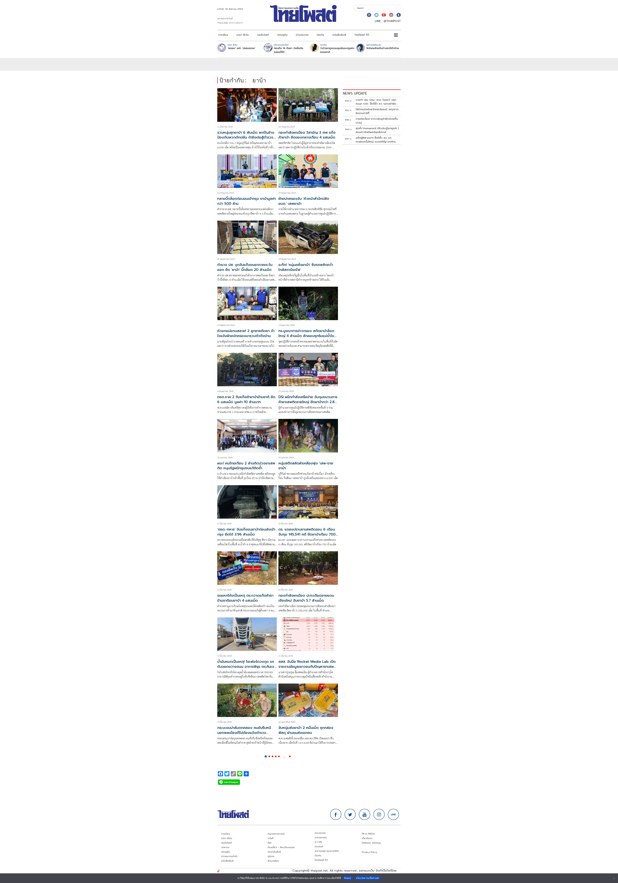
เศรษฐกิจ (282, 35)
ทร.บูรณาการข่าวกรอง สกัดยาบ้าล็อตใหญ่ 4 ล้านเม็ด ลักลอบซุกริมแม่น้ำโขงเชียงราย (307, 335)
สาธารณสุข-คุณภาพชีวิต (327, 851)
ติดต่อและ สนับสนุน (371, 843)
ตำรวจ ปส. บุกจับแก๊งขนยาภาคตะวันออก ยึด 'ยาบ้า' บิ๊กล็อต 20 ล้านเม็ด (244, 267)
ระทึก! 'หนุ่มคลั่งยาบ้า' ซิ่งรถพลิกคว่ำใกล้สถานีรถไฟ (305, 267)
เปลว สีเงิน (242, 35)
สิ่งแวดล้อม (273, 861)
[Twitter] (376, 15)
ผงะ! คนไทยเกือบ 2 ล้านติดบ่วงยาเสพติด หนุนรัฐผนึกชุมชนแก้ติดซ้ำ (246, 466)
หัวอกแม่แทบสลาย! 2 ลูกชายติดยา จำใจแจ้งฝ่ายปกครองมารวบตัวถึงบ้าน (245, 333)
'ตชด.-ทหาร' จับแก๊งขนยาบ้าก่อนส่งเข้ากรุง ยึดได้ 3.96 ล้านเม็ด (246, 532)
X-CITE (318, 842)
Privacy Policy (369, 852)
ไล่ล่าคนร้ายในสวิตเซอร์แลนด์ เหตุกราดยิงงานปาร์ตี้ (377, 111)
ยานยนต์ (319, 846)
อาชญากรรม (321, 837)
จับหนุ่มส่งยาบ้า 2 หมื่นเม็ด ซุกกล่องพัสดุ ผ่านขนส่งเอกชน (305, 730)
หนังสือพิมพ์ (339, 35)
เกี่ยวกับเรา (367, 838)
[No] (614, 878)
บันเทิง (320, 35)
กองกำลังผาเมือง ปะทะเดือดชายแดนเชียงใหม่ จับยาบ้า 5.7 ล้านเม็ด (306, 598)
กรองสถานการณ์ (276, 834)
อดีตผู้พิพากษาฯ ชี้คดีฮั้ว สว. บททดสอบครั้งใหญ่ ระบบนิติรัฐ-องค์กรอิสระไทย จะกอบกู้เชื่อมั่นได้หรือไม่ (376, 140)
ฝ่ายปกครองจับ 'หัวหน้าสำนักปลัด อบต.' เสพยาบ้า (303, 201)
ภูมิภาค (271, 856)
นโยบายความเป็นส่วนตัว (367, 878)
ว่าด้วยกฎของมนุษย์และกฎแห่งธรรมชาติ (337, 50)
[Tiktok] (398, 15)
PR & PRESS (368, 834)
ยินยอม (347, 878)
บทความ (225, 847)
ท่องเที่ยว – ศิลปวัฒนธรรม (281, 847)
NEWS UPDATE (355, 93)
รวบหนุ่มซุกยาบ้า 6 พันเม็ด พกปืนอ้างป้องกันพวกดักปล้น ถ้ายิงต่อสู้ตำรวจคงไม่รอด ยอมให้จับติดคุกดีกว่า (245, 137)
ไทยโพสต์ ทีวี (362, 35)
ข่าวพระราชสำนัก (229, 856)
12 (290, 756)
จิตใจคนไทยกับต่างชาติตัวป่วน (382, 48)
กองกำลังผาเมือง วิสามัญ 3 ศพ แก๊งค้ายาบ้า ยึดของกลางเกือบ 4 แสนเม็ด (307, 135)
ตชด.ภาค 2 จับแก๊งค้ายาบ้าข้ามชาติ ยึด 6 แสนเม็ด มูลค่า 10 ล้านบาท (246, 399)
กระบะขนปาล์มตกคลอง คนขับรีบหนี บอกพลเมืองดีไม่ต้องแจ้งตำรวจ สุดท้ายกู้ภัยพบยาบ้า (244, 732)
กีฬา (270, 843)
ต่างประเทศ (302, 35)
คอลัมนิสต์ (263, 35)
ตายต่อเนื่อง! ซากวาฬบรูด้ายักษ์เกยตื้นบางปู (377, 121)
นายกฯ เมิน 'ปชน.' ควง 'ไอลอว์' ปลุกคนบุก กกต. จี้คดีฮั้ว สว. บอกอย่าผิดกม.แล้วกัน (376, 102)
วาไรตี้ (270, 838)
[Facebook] (369, 15)
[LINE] (393, 814)
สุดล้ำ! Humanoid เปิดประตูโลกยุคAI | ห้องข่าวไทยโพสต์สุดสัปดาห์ (377, 130)
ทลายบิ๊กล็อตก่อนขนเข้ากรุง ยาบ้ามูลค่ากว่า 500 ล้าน (246, 201)
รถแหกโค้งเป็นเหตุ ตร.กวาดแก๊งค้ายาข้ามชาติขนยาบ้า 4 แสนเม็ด (245, 598)
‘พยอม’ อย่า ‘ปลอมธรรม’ (241, 48)
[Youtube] (384, 15)
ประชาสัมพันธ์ (274, 852)
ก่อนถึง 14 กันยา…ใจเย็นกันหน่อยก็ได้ (288, 50)
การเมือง (223, 35)
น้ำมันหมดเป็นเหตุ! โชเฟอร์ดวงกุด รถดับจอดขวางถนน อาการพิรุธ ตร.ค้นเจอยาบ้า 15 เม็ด (246, 666)
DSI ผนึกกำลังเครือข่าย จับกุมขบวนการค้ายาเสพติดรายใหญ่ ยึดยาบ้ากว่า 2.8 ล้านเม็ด (307, 402)
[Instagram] (391, 15)
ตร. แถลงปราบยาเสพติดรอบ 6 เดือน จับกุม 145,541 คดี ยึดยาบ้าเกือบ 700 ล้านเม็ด (307, 534)
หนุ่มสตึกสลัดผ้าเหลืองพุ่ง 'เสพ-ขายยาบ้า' (305, 466)
